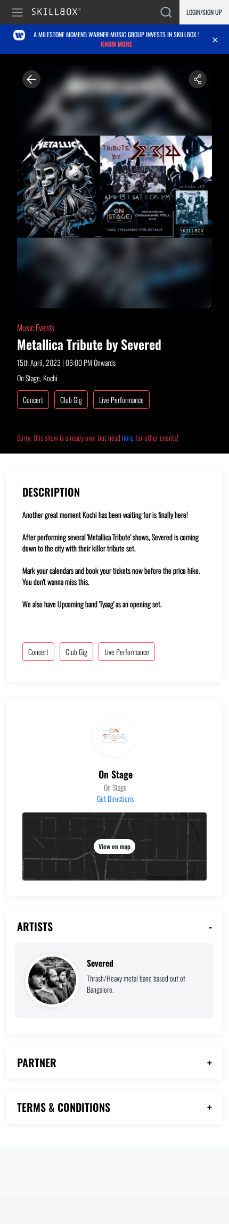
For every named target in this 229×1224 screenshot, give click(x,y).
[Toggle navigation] (19, 12)
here (128, 437)
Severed (100, 963)
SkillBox (61, 12)
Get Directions (115, 798)
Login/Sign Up (204, 11)
